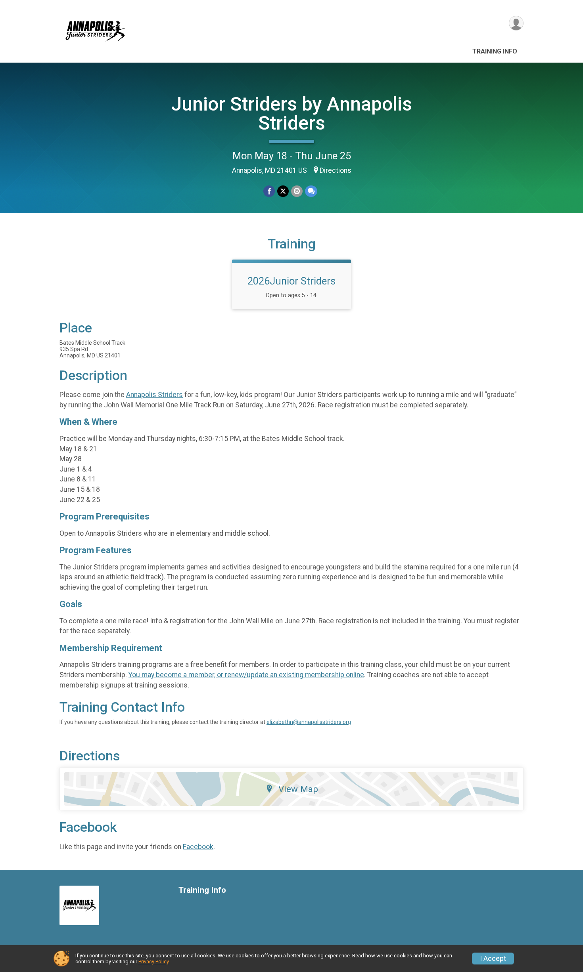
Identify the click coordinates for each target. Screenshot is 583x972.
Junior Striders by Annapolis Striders (291, 113)
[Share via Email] (297, 191)
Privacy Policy (153, 961)
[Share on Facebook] (269, 191)
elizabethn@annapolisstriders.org (309, 722)
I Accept (493, 958)
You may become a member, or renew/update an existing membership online (246, 675)
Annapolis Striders (154, 395)
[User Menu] (516, 23)
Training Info (494, 51)
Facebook (198, 847)
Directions (335, 170)
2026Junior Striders (291, 281)
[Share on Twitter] (283, 191)
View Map (298, 789)
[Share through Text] (311, 191)
